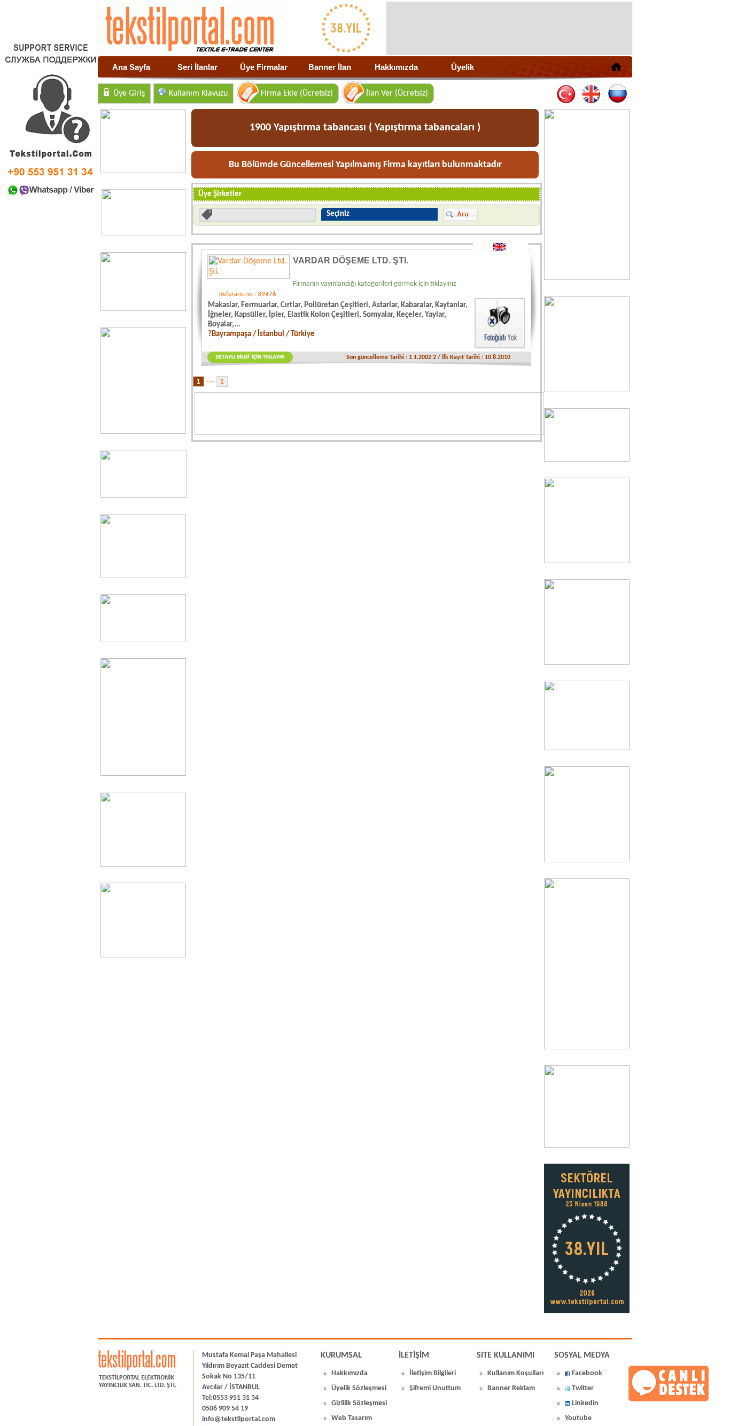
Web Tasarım (351, 1418)
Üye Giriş (129, 93)
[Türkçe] (567, 94)
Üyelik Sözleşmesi (358, 1388)
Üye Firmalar (264, 67)
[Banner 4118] (587, 1145)
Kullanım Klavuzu (198, 93)
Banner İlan (329, 67)
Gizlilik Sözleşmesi (359, 1403)
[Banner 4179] (587, 459)
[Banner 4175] (587, 662)
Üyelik (462, 67)
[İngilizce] (592, 94)
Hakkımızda (396, 67)
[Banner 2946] (143, 576)
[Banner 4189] (587, 278)
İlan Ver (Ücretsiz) (397, 93)
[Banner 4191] (143, 955)
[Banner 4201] (143, 171)
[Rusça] (617, 94)
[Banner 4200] (143, 864)
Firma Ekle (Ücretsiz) (297, 93)
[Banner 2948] (143, 496)
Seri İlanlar (197, 67)
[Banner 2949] (143, 309)
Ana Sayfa (131, 67)
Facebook (587, 1373)
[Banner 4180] (587, 390)
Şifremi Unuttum (435, 1388)
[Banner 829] (143, 640)
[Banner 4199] (587, 748)
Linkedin (585, 1403)
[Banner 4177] (587, 561)
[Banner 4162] (587, 1047)
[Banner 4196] (143, 431)
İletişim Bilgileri (432, 1373)
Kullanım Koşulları (515, 1373)
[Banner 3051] (143, 234)
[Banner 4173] (587, 860)
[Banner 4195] (143, 773)
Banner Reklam (511, 1388)
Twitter (583, 1388)
